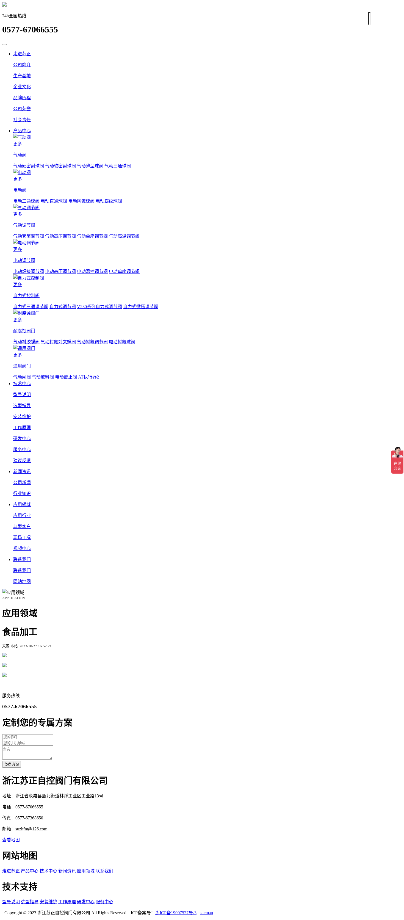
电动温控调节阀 (92, 271)
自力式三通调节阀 (30, 306)
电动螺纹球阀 (109, 201)
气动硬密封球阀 (28, 166)
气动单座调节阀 (92, 236)
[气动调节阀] (207, 207)
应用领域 (22, 504)
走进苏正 (22, 53)
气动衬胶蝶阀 (26, 341)
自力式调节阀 (62, 306)
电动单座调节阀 (124, 271)
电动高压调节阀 (60, 271)
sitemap (206, 912)
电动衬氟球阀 (122, 341)
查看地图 (11, 840)
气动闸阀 (22, 377)
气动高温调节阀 (124, 236)
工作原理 (67, 901)
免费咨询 (11, 764)
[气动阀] (207, 137)
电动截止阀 (66, 377)
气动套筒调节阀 (28, 236)
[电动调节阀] (207, 242)
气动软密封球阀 (60, 166)
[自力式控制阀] (207, 277)
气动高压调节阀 (60, 236)
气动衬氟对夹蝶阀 (58, 341)
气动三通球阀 (117, 166)
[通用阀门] (207, 348)
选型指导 (29, 901)
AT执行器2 (88, 377)
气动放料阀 (43, 377)
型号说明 (11, 901)
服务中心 (104, 901)
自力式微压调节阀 (140, 306)
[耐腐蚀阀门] (207, 313)
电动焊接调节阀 (28, 271)
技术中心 (22, 383)
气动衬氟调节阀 (92, 341)
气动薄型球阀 (90, 166)
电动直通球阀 (54, 201)
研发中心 (86, 901)
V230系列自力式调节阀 (99, 306)
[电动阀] (207, 172)
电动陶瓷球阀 (81, 201)
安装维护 (48, 901)
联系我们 (22, 559)
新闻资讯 (22, 471)
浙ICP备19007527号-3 (176, 912)
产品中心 (22, 130)
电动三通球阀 (26, 201)
